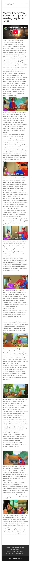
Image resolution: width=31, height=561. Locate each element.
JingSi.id (8, 547)
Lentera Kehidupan (18, 547)
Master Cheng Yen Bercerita (14, 553)
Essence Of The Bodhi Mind (15, 551)
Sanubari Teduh (14, 549)
